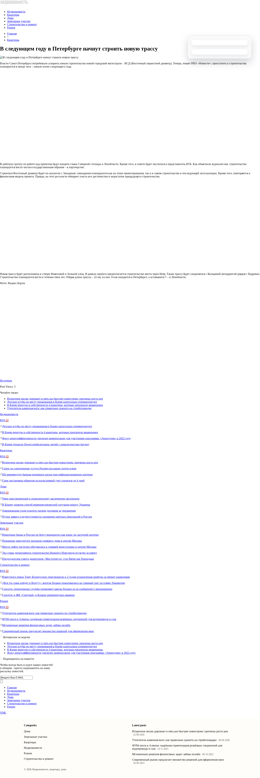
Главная (12, 33)
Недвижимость (16, 11)
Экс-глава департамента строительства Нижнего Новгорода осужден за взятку (49, 552)
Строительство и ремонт (22, 24)
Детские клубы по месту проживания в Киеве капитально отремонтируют (52, 401)
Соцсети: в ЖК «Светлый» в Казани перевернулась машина (38, 595)
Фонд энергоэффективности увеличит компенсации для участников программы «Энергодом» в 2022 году (66, 438)
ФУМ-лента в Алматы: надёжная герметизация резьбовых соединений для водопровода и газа (59, 619)
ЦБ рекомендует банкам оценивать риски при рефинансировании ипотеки (47, 474)
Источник (6, 380)
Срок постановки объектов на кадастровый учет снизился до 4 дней (43, 480)
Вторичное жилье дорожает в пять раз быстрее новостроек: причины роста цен (55, 398)
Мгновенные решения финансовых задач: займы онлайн (36, 625)
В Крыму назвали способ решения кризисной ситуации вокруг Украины (46, 504)
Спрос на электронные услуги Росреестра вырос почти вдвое (39, 468)
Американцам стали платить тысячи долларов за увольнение (39, 510)
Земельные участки (18, 21)
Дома (10, 17)
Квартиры (13, 14)
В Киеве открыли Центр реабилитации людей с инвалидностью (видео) (45, 444)
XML (3, 712)
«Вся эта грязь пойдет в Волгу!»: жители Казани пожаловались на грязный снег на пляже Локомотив (63, 582)
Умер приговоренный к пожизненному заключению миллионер (40, 498)
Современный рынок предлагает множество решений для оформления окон (48, 631)
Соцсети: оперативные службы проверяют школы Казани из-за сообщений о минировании (57, 589)
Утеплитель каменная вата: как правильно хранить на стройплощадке (49, 408)
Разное (11, 27)
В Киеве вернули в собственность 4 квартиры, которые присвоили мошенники (55, 405)
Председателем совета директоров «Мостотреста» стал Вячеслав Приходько (48, 558)
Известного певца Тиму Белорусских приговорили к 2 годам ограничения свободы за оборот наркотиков (66, 576)
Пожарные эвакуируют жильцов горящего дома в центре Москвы (42, 540)
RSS (3, 420)
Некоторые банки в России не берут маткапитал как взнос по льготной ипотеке (50, 534)
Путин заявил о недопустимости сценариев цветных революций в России (47, 516)
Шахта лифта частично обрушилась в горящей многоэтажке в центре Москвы (49, 546)
